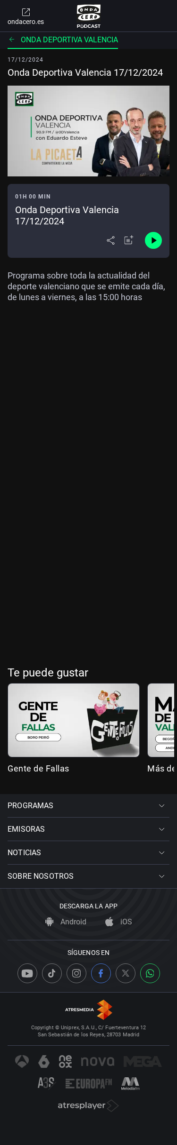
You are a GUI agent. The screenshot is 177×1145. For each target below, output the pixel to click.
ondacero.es (26, 21)
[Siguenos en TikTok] (52, 973)
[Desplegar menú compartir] (110, 240)
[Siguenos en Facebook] (101, 973)
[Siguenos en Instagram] (76, 973)
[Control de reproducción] (153, 240)
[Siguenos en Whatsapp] (150, 973)
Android (72, 921)
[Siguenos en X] (125, 973)
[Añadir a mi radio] (128, 240)
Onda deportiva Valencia (69, 39)
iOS (125, 921)
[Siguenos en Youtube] (27, 973)
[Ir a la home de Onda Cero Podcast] (88, 16)
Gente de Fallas (38, 768)
